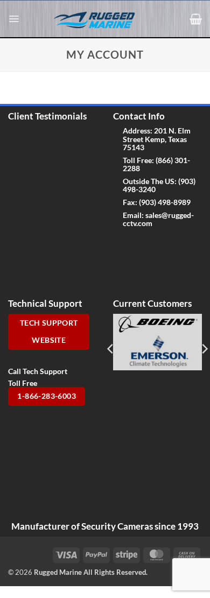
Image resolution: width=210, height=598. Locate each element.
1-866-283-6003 (46, 396)
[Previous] (110, 349)
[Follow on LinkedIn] (121, 267)
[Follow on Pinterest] (190, 245)
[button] (13, 18)
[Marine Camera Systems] (99, 19)
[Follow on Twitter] (138, 245)
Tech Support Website (49, 332)
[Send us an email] (156, 245)
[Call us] (172, 245)
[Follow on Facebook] (121, 245)
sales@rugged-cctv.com (158, 219)
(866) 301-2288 (156, 164)
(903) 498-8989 (165, 202)
